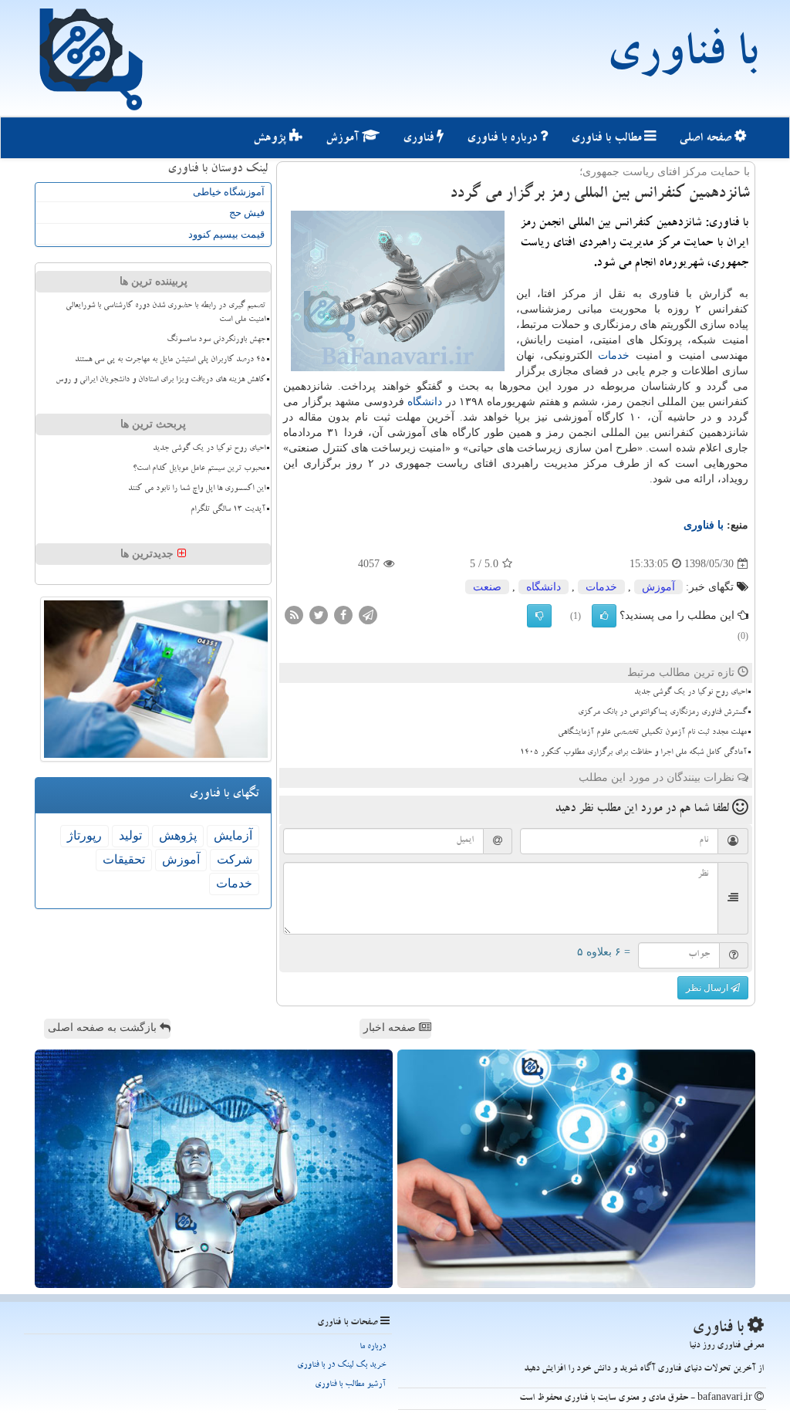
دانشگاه (424, 401)
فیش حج (247, 212)
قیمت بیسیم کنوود (226, 234)
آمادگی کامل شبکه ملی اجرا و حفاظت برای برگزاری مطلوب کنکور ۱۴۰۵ (633, 753)
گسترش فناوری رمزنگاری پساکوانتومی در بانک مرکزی (662, 713)
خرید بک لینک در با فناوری (341, 1366)
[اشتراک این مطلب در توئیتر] (318, 614)
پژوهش (271, 139)
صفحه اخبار (391, 1027)
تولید (130, 835)
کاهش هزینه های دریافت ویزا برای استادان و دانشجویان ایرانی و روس (160, 380)
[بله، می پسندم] (604, 615)
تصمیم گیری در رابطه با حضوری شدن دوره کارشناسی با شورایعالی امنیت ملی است (165, 313)
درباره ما (373, 1347)
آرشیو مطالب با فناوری (350, 1385)
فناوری (420, 139)
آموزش (344, 139)
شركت (234, 859)
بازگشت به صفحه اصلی (104, 1027)
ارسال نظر (708, 987)
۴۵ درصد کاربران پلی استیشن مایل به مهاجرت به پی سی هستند (170, 360)
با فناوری (682, 58)
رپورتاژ (84, 835)
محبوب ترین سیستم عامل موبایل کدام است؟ (199, 469)
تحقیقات (124, 859)
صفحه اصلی (706, 139)
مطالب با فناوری (607, 139)
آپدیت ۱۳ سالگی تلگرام (228, 510)
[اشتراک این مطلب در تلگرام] (368, 614)
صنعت (487, 587)
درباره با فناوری (503, 139)
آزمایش (233, 835)
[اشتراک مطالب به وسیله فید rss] (294, 614)
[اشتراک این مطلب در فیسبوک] (343, 614)
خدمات (614, 355)
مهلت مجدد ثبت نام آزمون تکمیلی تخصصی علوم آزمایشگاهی (652, 733)
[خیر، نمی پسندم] (539, 615)
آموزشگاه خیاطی (229, 192)
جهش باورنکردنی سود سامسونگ (216, 340)
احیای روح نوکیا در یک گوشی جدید (690, 693)
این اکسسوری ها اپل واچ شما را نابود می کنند (196, 489)
